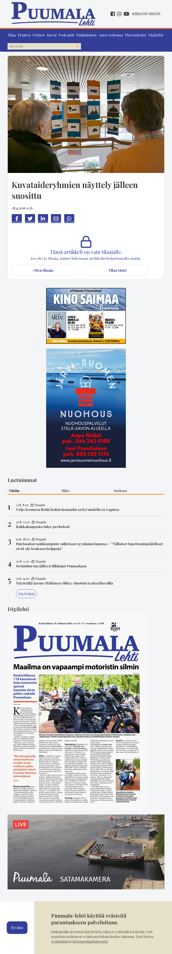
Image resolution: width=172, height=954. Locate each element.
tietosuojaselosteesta (90, 941)
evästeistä (59, 941)
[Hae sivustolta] (77, 46)
